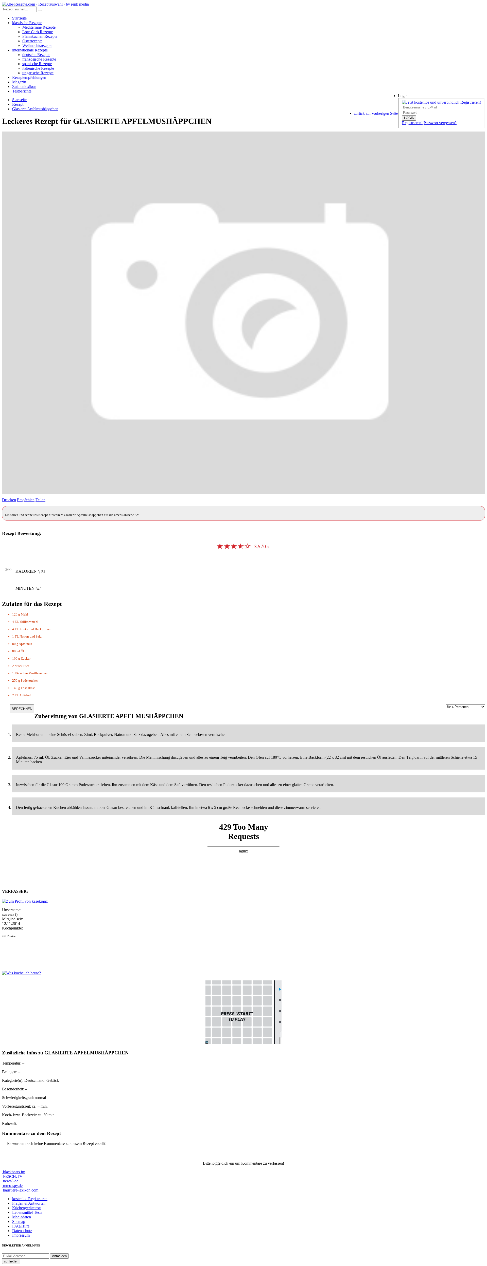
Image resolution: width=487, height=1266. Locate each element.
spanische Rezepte (37, 64)
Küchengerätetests (26, 1208)
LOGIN (409, 118)
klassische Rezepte (27, 23)
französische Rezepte (39, 59)
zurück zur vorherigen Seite (376, 113)
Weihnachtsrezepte (37, 45)
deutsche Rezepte (36, 54)
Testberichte (21, 91)
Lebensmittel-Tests (27, 1212)
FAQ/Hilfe (20, 1226)
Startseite (19, 18)
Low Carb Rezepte (37, 32)
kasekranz (8, 915)
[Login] (40, 10)
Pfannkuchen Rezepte (39, 36)
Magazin (19, 82)
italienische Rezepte (38, 68)
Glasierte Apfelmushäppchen (35, 109)
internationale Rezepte (30, 50)
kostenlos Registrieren (29, 1199)
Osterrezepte (32, 41)
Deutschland (34, 1080)
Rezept (17, 104)
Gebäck (52, 1080)
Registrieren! (412, 123)
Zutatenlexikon (24, 86)
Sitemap (18, 1221)
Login (403, 96)
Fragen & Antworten (28, 1203)
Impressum (21, 1235)
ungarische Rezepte (38, 73)
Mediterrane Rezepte (39, 27)
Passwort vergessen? (440, 123)
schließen (11, 1261)
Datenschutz (22, 1230)
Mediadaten (21, 1217)
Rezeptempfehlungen (29, 77)
